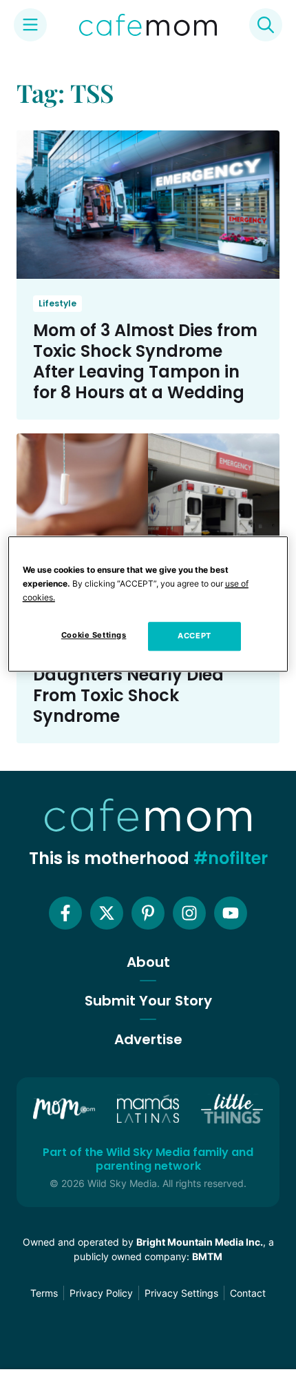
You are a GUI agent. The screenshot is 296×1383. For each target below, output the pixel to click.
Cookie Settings (94, 635)
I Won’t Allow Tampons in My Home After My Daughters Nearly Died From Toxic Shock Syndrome (139, 674)
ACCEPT (194, 635)
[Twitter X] (106, 913)
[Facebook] (65, 913)
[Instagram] (189, 913)
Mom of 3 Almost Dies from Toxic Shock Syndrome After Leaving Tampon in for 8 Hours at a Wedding (145, 361)
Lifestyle (57, 303)
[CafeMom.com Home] (148, 25)
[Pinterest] (148, 913)
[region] (148, 604)
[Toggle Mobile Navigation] (30, 24)
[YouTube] (230, 913)
